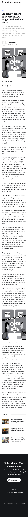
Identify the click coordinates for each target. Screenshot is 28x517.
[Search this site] (22, 2)
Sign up (14, 489)
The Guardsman (12, 42)
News (3, 10)
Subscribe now (15, 480)
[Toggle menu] (25, 2)
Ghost (23, 503)
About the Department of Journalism (14, 492)
